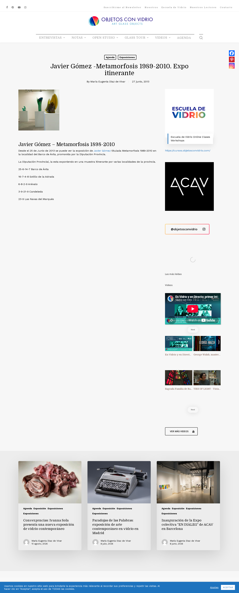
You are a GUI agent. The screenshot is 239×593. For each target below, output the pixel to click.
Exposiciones (127, 57)
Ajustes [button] (214, 587)
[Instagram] (232, 66)
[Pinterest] (232, 59)
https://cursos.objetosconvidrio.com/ (187, 150)
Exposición (39, 508)
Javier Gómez (102, 150)
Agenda (110, 57)
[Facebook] (232, 53)
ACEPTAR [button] (228, 587)
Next (193, 330)
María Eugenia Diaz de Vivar (107, 81)
